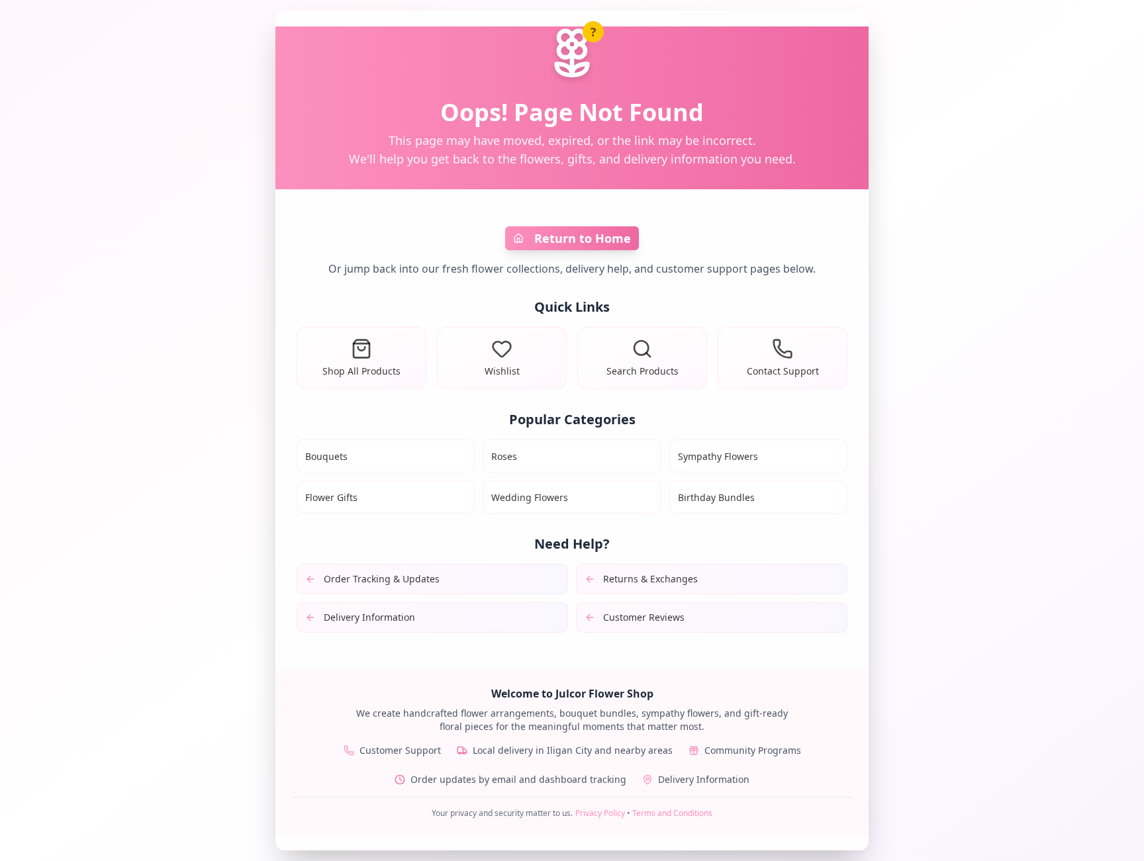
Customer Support (400, 750)
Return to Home (582, 238)
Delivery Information (703, 779)
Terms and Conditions (672, 813)
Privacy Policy (600, 813)
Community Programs (752, 750)
